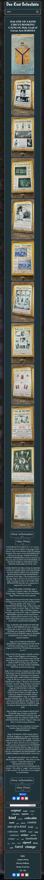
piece (13, 843)
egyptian (25, 814)
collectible (30, 818)
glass (18, 823)
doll (18, 839)
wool (30, 832)
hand (19, 847)
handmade (31, 838)
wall (11, 848)
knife (30, 826)
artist (36, 827)
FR (24, 871)
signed (27, 842)
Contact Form (22, 860)
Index (23, 856)
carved (33, 835)
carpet (32, 811)
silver (32, 814)
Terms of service (22, 867)
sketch (23, 823)
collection (12, 831)
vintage (30, 847)
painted (20, 819)
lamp (8, 843)
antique (24, 835)
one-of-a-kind (17, 826)
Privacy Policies (22, 863)
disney (35, 843)
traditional (14, 835)
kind (12, 818)
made (11, 822)
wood (19, 843)
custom (31, 822)
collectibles (15, 814)
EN (21, 871)
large (36, 832)
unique (11, 838)
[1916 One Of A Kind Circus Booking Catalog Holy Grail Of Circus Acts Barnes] (22, 54)
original (16, 810)
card (22, 839)
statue (25, 811)
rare (23, 831)
